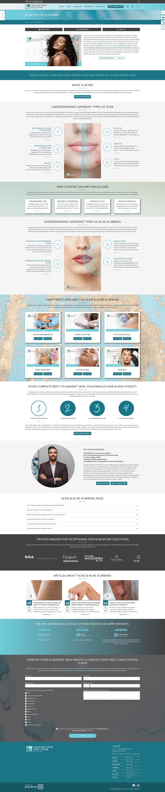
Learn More (38, 338)
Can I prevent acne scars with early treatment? (41, 524)
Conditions (77, 6)
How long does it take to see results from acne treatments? (46, 505)
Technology (100, 6)
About (61, 6)
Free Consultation (82, 97)
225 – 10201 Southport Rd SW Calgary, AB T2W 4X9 (121, 748)
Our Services (84, 29)
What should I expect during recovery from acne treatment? (46, 514)
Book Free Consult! (82, 433)
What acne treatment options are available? (41, 519)
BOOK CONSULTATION (115, 6)
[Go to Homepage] (36, 6)
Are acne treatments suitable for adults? (39, 528)
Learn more (47, 614)
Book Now (45, 29)
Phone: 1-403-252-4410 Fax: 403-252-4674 (126, 754)
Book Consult (102, 483)
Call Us (122, 29)
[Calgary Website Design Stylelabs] (34, 787)
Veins (69, 6)
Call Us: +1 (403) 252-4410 (34, 1)
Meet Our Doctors (119, 483)
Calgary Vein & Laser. (121, 789)
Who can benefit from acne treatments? (39, 510)
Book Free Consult (107, 58)
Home (27, 22)
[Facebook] (132, 6)
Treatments (88, 6)
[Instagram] (137, 6)
